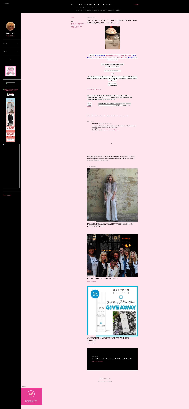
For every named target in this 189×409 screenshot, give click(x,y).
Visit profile (10, 36)
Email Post (93, 113)
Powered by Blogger (106, 378)
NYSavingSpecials (100, 55)
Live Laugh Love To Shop (93, 4)
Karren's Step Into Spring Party (102, 278)
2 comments (93, 343)
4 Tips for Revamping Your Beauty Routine (112, 358)
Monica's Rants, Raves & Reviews (102, 58)
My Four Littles (110, 55)
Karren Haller (10, 33)
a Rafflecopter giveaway (94, 89)
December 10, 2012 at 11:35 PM (104, 123)
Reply (93, 132)
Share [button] (72, 17)
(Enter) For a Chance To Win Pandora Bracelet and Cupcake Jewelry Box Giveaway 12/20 (78, 25)
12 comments (93, 229)
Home (78, 10)
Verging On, (128, 55)
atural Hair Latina (113, 60)
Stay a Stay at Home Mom (120, 58)
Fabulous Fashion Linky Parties (97, 10)
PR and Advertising (114, 10)
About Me (84, 10)
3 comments (93, 281)
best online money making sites (110, 129)
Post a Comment (99, 361)
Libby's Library (119, 55)
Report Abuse (7, 195)
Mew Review (131, 58)
